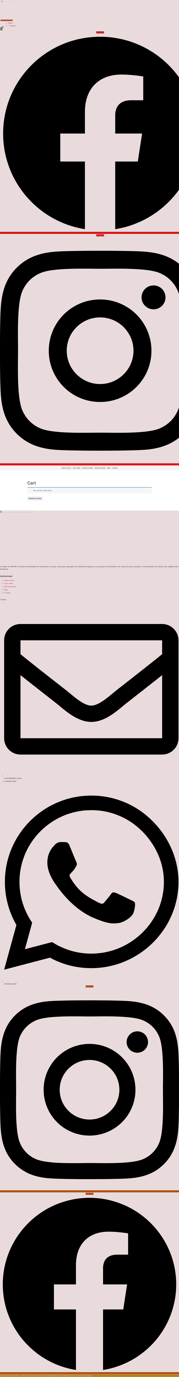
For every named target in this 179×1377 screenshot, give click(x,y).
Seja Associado (87, 468)
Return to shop (35, 498)
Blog (108, 468)
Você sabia (76, 468)
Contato (114, 468)
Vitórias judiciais (99, 468)
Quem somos (66, 468)
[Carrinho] (1, 29)
